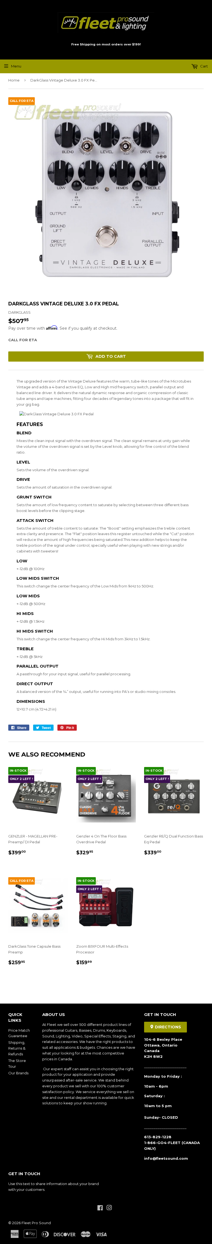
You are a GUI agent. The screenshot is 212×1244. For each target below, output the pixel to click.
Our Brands (18, 1073)
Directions (167, 1027)
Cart (203, 66)
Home (14, 80)
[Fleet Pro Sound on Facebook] (100, 1208)
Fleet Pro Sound (36, 1223)
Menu (16, 66)
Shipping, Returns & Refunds (16, 1048)
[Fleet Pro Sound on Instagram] (109, 1208)
